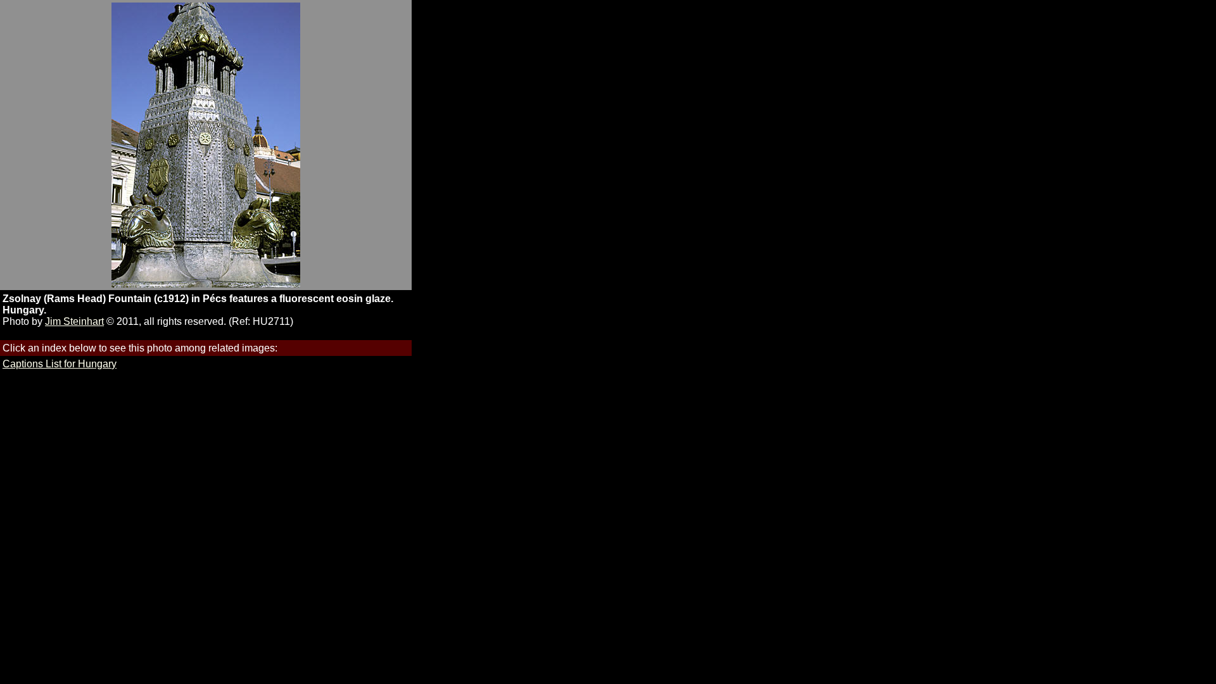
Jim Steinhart (74, 321)
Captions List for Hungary (60, 363)
